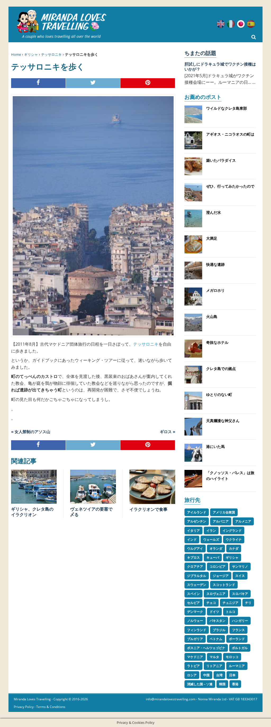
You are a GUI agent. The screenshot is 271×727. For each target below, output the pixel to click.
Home (16, 54)
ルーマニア (237, 666)
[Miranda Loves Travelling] (61, 21)
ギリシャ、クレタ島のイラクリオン (32, 511)
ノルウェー (195, 620)
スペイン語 (251, 24)
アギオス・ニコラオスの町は (230, 134)
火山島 (211, 316)
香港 (235, 684)
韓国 (222, 684)
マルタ (214, 657)
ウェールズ (211, 539)
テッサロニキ (51, 54)
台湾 (219, 675)
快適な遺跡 (215, 264)
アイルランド (196, 512)
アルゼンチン (196, 521)
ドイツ (214, 611)
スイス (240, 575)
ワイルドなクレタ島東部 (226, 108)
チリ (248, 602)
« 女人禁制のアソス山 (30, 431)
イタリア (193, 530)
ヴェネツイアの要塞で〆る (91, 511)
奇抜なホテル (217, 342)
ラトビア (193, 666)
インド (192, 539)
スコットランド (224, 584)
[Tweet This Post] (93, 83)
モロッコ (232, 657)
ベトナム (216, 639)
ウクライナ (234, 539)
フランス (238, 630)
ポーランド (237, 639)
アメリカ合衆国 (224, 512)
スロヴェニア (215, 593)
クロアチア (195, 566)
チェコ (211, 602)
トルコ (230, 611)
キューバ (212, 557)
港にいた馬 (215, 446)
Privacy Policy (24, 707)
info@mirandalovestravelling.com (170, 699)
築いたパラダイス (221, 160)
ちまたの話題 (200, 53)
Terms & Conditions (50, 707)
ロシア (192, 675)
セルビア (193, 602)
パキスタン (217, 620)
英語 (220, 24)
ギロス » (167, 431)
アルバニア (221, 521)
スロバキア (240, 593)
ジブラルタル (196, 575)
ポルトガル (240, 648)
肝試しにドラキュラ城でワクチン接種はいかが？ (220, 66)
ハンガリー (240, 620)
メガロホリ (215, 290)
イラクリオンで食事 (148, 509)
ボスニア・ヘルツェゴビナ (206, 648)
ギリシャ (31, 54)
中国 (206, 675)
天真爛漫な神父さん (223, 420)
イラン (211, 530)
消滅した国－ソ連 (200, 684)
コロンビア (217, 566)
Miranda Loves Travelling (32, 699)
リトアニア (214, 666)
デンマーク (195, 611)
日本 (232, 675)
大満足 (211, 238)
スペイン (193, 593)
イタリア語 (231, 24)
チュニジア (230, 602)
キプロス (193, 557)
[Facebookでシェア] (38, 83)
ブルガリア (195, 639)
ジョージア (221, 575)
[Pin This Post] (147, 83)
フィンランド (196, 630)
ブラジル (219, 630)
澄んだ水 (213, 212)
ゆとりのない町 (219, 394)
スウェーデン (196, 584)
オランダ (216, 548)
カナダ (233, 548)
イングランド (232, 530)
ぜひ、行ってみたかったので (230, 186)
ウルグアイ (195, 548)
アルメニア (243, 521)
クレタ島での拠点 (221, 368)
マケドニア (195, 657)
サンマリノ (240, 566)
